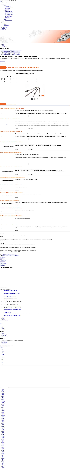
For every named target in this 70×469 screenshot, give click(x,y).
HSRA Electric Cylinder (8, 13)
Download (5, 26)
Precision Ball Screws (3, 264)
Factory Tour (5, 24)
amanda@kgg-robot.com (5, 341)
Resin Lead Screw (7, 8)
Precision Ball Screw (8, 6)
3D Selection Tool (4, 27)
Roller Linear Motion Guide (8, 12)
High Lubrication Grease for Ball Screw (10, 290)
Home (3, 44)
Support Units (7, 9)
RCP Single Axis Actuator (8, 16)
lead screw (1, 262)
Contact (3, 351)
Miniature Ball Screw (3, 263)
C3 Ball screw (2, 258)
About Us (3, 328)
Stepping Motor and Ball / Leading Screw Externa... (12, 315)
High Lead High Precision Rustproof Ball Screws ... (12, 293)
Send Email (1, 347)
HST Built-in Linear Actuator (9, 14)
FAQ (2, 22)
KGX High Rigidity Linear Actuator (10, 296)
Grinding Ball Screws (3, 260)
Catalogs (3, 357)
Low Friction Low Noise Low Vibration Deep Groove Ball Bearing (10, 255)
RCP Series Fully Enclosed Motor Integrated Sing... (12, 309)
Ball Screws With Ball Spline (9, 7)
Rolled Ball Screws (2, 265)
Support (3, 354)
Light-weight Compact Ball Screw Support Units (12, 299)
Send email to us (2, 61)
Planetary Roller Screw (6, 18)
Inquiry (1, 323)
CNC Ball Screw (2, 259)
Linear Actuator (4, 335)
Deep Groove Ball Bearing (8, 20)
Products (3, 45)
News (2, 21)
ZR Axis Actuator (7, 17)
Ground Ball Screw (2, 261)
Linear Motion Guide (6, 10)
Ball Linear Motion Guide (8, 11)
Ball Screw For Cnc (2, 257)
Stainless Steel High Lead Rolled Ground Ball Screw (10, 254)
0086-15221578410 (4, 342)
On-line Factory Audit (3, 29)
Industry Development (6, 25)
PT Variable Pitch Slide (8, 15)
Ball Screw (5, 5)
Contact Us (3, 28)
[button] (17, 116)
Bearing (5, 19)
